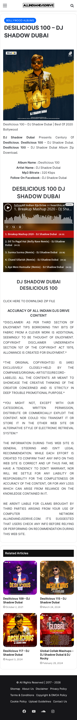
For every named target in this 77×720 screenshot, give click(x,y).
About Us (28, 688)
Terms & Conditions (22, 695)
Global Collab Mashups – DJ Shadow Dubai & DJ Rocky (56, 654)
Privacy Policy (58, 688)
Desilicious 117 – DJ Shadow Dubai (16, 652)
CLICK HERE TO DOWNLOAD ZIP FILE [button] (29, 301)
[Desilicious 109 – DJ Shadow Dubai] (20, 578)
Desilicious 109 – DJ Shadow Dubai (16, 600)
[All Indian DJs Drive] (38, 5)
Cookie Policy (18, 701)
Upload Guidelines (40, 701)
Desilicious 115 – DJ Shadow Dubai (53, 600)
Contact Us (60, 701)
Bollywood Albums (20, 20)
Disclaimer (42, 688)
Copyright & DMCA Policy (51, 695)
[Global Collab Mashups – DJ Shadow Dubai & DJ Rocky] (57, 630)
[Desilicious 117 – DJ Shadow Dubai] (20, 630)
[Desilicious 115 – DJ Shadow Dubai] (57, 578)
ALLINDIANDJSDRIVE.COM (21, 519)
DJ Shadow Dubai (48, 168)
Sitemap (15, 688)
